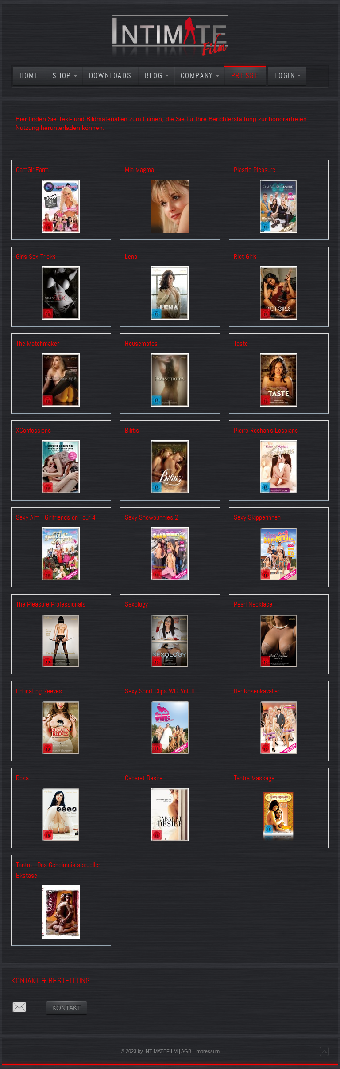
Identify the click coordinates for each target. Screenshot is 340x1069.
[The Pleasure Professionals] (61, 642)
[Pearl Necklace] (279, 642)
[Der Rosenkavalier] (279, 728)
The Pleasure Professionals (50, 604)
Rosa (22, 778)
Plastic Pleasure (254, 170)
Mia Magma (139, 170)
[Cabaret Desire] (170, 815)
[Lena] (170, 294)
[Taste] (279, 381)
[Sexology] (170, 642)
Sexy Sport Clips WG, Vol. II (159, 691)
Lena (131, 257)
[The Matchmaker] (61, 381)
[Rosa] (61, 815)
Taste (241, 344)
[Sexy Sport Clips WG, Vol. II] (170, 728)
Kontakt (66, 1007)
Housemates (141, 344)
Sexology (136, 604)
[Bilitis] (170, 468)
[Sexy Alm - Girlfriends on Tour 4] (61, 555)
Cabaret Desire (143, 778)
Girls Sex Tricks (36, 257)
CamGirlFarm (32, 170)
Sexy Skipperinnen (257, 517)
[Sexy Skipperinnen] (279, 555)
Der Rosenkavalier (256, 691)
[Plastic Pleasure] (279, 207)
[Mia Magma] (170, 207)
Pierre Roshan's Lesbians (266, 431)
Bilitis (132, 431)
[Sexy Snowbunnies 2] (170, 555)
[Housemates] (170, 381)
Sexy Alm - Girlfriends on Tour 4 (56, 517)
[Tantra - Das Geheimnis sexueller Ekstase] (61, 913)
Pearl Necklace (253, 604)
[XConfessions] (61, 468)
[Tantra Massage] (279, 815)
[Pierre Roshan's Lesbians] (279, 468)
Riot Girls (245, 257)
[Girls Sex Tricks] (61, 294)
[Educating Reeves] (61, 728)
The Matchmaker (37, 344)
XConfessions (33, 431)
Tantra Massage (254, 778)
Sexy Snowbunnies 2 (151, 517)
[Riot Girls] (279, 294)
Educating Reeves (39, 691)
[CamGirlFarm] (61, 207)
